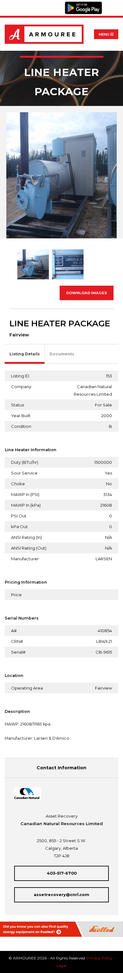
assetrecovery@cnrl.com (61, 894)
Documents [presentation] (62, 354)
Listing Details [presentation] (24, 354)
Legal (62, 965)
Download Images (86, 293)
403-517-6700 (62, 873)
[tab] (25, 354)
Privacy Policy (100, 958)
